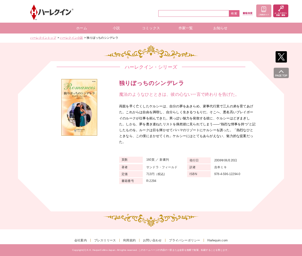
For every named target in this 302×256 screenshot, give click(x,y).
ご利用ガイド (263, 10)
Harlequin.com (217, 240)
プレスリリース (105, 240)
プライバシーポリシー (184, 240)
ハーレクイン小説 (71, 37)
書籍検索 (247, 13)
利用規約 (129, 240)
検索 (234, 13)
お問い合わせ (152, 240)
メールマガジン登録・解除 (280, 10)
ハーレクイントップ (43, 37)
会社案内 (80, 240)
